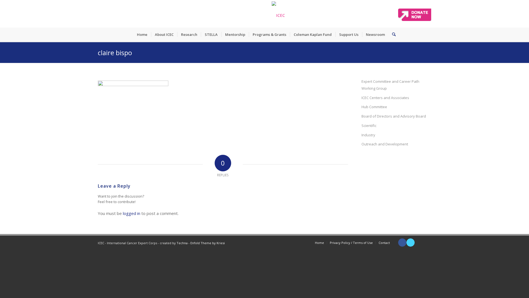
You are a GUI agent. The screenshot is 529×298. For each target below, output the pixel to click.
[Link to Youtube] (419, 242)
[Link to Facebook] (402, 242)
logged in (131, 213)
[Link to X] (410, 242)
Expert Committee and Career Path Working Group (390, 85)
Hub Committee (374, 106)
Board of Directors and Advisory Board (393, 116)
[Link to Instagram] (427, 242)
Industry (368, 134)
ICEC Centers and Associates (385, 97)
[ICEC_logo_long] (278, 13)
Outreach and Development (384, 144)
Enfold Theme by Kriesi (207, 243)
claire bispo (115, 52)
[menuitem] (142, 34)
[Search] (392, 34)
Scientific (368, 125)
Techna (182, 243)
